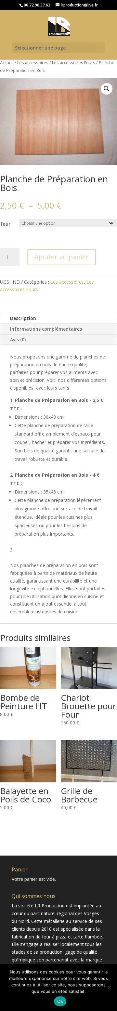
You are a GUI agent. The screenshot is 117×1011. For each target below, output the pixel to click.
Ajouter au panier (61, 257)
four (5, 224)
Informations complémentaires (46, 329)
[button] (106, 89)
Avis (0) (18, 339)
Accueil (7, 62)
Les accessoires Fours (73, 62)
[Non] (109, 987)
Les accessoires (32, 62)
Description (23, 318)
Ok (60, 1001)
